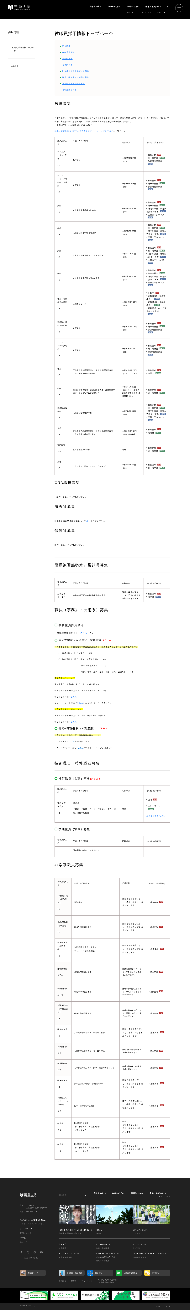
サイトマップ (87, 1281)
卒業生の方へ (133, 6)
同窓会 (73, 1281)
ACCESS (146, 12)
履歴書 (151, 373)
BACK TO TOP (161, 1306)
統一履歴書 (153, 205)
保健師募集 (67, 65)
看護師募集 (67, 58)
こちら (83, 633)
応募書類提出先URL (155, 816)
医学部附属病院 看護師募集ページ (70, 521)
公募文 (151, 293)
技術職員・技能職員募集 (73, 83)
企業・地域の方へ (153, 6)
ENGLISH (161, 12)
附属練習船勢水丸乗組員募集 (75, 71)
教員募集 (66, 46)
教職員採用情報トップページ (23, 49)
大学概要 (14, 66)
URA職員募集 (68, 52)
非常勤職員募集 (69, 90)
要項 (150, 800)
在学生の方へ (114, 6)
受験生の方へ (96, 6)
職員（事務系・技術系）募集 (75, 77)
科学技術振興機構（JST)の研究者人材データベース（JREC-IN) (84, 131)
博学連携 (62, 1281)
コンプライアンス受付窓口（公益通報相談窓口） (108, 1281)
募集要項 (152, 323)
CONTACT (131, 12)
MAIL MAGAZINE (31, 1258)
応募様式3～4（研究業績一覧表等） (156, 309)
